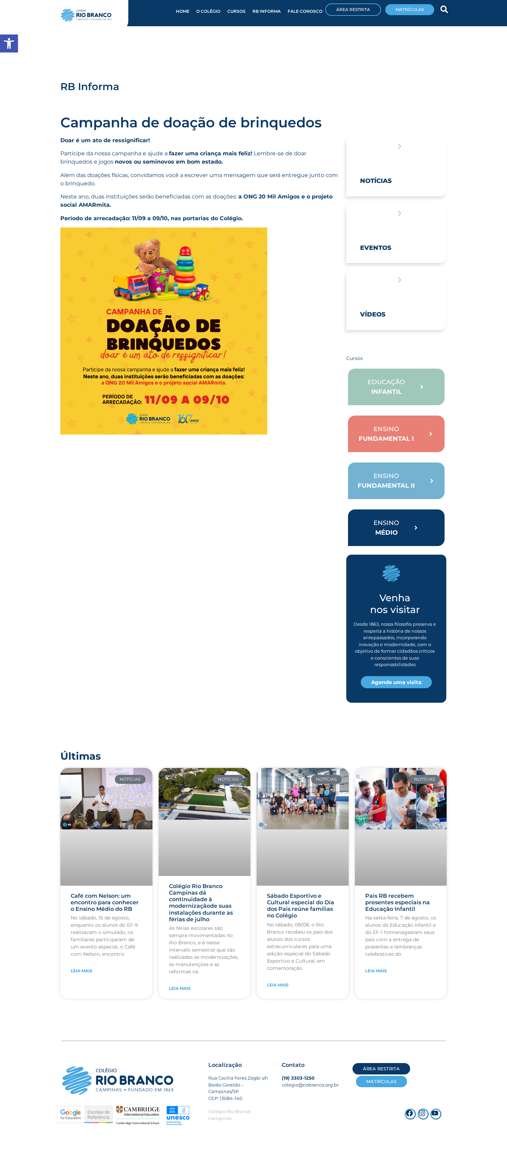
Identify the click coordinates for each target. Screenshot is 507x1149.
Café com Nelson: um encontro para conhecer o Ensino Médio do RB (105, 902)
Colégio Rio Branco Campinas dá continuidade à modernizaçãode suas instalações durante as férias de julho (201, 903)
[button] (444, 9)
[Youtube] (435, 1114)
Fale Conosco (305, 11)
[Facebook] (410, 1114)
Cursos (236, 11)
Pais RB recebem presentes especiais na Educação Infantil (397, 902)
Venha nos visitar (395, 603)
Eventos (375, 248)
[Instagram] (423, 1114)
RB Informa (266, 11)
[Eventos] (400, 213)
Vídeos (373, 314)
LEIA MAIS (81, 970)
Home (182, 11)
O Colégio (208, 11)
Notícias (376, 181)
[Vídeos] (400, 280)
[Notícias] (400, 146)
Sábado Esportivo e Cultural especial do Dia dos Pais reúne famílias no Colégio (300, 906)
